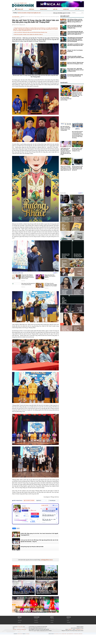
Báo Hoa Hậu (80, 633)
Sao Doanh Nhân (20, 626)
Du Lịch (68, 620)
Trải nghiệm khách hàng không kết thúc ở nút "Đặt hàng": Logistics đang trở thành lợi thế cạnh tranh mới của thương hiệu (75, 39)
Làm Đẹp (19, 622)
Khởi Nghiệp (36, 618)
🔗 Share (35, 516)
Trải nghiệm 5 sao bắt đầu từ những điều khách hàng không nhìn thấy (75, 44)
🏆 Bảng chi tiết (44, 505)
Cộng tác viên (23, 629)
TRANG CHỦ (20, 9)
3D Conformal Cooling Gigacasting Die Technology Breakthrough (75, 75)
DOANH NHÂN (43, 9)
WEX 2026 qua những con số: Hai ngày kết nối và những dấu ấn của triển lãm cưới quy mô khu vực (75, 21)
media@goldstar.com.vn (47, 559)
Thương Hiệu (36, 622)
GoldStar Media (20, 633)
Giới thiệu (14, 629)
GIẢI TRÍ (55, 9)
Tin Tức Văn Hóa (76, 633)
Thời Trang (52, 618)
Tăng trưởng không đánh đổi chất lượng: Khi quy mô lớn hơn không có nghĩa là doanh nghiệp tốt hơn (75, 33)
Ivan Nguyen (27, 633)
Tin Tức (19, 618)
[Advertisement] (36, 554)
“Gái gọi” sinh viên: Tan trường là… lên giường (75, 50)
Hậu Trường (19, 620)
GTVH (60, 633)
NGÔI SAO (31, 9)
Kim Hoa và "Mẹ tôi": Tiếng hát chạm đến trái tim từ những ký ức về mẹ (75, 63)
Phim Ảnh (52, 620)
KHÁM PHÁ (66, 9)
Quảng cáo (19, 629)
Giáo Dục (68, 618)
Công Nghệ (68, 622)
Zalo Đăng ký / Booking (29, 500)
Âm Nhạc (52, 622)
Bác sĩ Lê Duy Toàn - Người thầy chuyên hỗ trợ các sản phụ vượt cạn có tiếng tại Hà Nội (75, 70)
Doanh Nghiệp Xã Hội (70, 633)
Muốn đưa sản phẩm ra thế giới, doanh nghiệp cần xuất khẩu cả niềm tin (28, 34)
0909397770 (70, 629)
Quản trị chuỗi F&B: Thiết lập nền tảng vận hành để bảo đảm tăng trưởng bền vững (30, 32)
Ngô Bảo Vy (26, 508)
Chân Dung (36, 620)
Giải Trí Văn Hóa (56, 633)
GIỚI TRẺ (77, 9)
